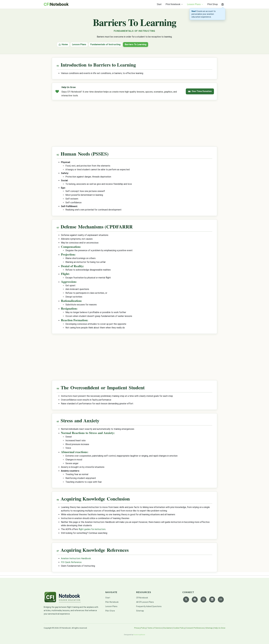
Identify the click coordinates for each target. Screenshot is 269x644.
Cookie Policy (179, 628)
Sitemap (140, 611)
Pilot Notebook (112, 602)
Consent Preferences (195, 628)
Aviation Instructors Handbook (76, 558)
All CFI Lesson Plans (145, 602)
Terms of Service (154, 628)
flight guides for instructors (92, 529)
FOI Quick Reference (71, 562)
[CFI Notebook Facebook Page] (195, 599)
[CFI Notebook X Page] (186, 599)
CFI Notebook (142, 598)
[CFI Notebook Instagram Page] (203, 599)
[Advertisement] (134, 123)
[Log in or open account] (222, 4)
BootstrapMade (139, 635)
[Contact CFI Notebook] (221, 599)
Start (159, 4)
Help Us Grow (219, 628)
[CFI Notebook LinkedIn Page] (212, 599)
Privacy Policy (140, 628)
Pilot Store (110, 611)
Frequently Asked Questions (149, 606)
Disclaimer (167, 628)
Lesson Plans (111, 606)
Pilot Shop (212, 4)
